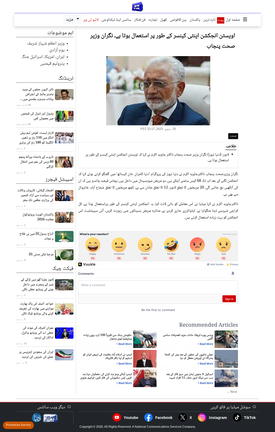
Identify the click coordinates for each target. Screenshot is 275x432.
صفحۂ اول (233, 20)
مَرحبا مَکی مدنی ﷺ (41, 254)
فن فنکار (139, 20)
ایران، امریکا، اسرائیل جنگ (43, 57)
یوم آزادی (57, 50)
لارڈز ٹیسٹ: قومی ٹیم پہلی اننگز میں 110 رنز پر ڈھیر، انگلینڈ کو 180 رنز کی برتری (36, 138)
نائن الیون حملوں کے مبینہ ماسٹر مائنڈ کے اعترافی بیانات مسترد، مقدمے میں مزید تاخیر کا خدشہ (38, 94)
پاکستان (195, 20)
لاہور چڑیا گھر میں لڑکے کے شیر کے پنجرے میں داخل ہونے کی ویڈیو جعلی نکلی (37, 284)
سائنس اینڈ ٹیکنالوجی (116, 20)
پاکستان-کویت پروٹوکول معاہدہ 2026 (38, 217)
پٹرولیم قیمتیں (52, 64)
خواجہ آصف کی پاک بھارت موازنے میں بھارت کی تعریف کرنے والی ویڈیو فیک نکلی (36, 308)
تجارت (152, 20)
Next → (232, 392)
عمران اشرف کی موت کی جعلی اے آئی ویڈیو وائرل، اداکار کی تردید (37, 333)
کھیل (163, 20)
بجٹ (220, 20)
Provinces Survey (18, 425)
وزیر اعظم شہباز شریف (46, 43)
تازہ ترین (209, 20)
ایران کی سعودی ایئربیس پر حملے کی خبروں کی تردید (36, 354)
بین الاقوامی (178, 20)
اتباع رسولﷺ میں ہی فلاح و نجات (36, 236)
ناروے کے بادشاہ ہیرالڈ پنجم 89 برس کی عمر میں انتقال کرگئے (36, 162)
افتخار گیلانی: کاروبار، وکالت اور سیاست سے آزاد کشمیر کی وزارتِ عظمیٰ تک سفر (35, 195)
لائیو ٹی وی (90, 20)
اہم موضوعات (60, 33)
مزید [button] (70, 19)
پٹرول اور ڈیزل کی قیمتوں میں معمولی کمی (37, 116)
